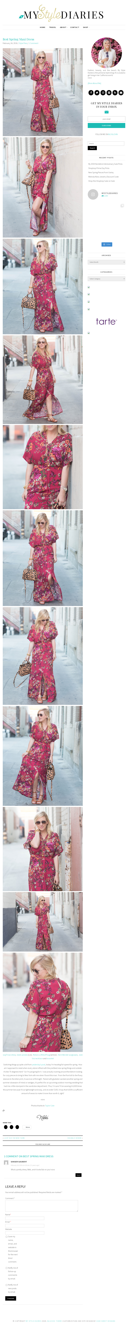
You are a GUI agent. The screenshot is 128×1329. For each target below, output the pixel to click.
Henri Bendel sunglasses (68, 1055)
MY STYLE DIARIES (33, 1321)
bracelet (50, 1058)
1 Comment (33, 43)
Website (8, 1229)
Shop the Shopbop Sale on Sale (101, 181)
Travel (52, 27)
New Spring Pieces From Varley (101, 172)
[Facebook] (91, 92)
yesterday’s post (38, 1064)
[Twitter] (97, 92)
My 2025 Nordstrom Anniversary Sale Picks (105, 164)
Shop (85, 27)
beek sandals (22, 1055)
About (63, 27)
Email (8, 1222)
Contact (74, 27)
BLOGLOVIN (113, 134)
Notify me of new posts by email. (13, 1288)
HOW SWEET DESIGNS (105, 1321)
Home (42, 27)
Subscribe (106, 125)
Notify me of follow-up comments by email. (13, 1273)
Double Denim (74, 1138)
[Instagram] (103, 92)
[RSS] (115, 92)
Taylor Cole (49, 1105)
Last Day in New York (14, 1138)
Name (8, 1214)
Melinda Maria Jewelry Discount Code (103, 176)
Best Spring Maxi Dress (18, 39)
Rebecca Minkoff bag (41, 1055)
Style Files (23, 43)
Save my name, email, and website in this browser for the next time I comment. (13, 1249)
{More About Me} (94, 83)
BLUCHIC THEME (54, 1321)
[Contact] (121, 92)
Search (92, 148)
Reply (78, 1175)
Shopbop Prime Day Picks (98, 168)
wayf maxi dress (9, 1055)
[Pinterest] (109, 92)
